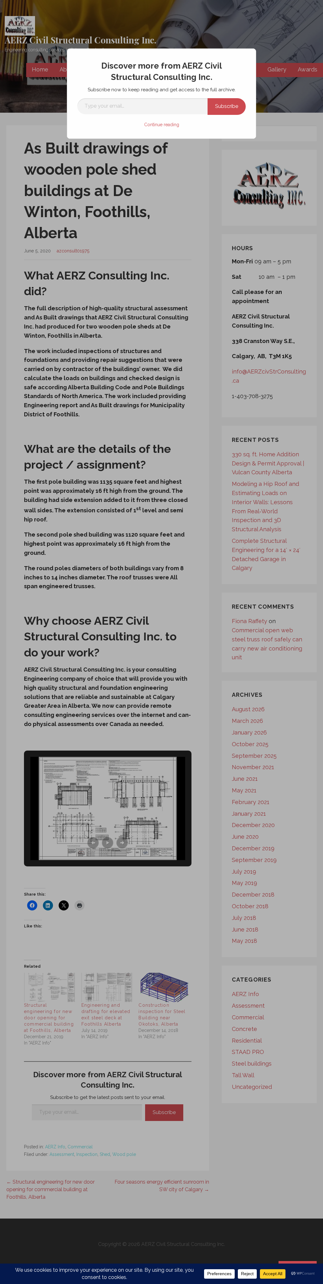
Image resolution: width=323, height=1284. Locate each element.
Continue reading (161, 124)
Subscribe (226, 106)
